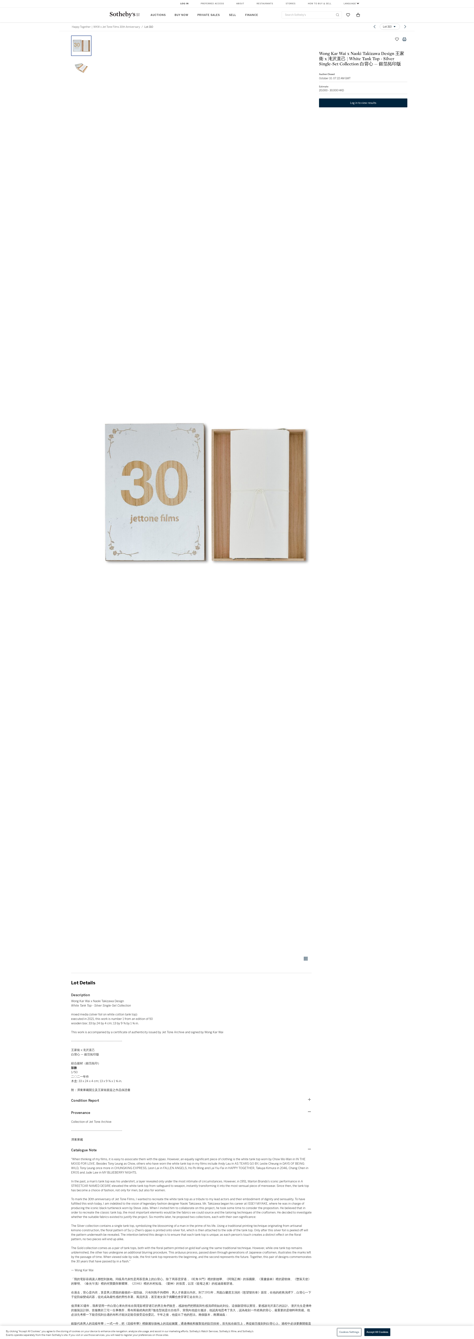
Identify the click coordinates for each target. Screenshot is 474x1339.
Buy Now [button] (181, 15)
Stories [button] (291, 3)
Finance (251, 15)
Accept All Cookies (377, 1332)
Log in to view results (363, 103)
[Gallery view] (306, 958)
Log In (184, 3)
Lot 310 (148, 27)
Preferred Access (212, 3)
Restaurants (265, 3)
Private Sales (208, 15)
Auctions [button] (158, 15)
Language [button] (350, 3)
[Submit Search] (337, 14)
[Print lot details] (404, 39)
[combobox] (312, 15)
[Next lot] (405, 27)
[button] (205, 494)
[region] (237, 1332)
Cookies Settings (349, 1332)
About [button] (240, 3)
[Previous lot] (374, 27)
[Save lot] (397, 39)
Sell (232, 15)
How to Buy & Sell (319, 3)
